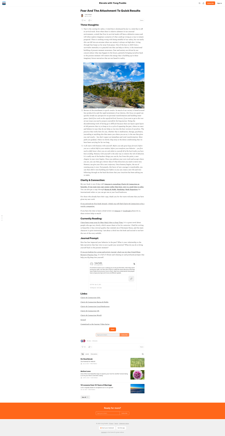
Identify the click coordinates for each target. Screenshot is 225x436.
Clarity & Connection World (91, 315)
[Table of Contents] (2, 218)
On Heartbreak (87, 359)
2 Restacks (94, 341)
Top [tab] (83, 354)
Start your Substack (108, 428)
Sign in (219, 3)
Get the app (121, 428)
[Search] (199, 3)
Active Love (86, 371)
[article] (112, 362)
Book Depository (131, 189)
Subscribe (210, 3)
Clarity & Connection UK (90, 311)
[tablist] (89, 354)
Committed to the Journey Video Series (95, 324)
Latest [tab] (87, 354)
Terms (116, 423)
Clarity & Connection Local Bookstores (95, 306)
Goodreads (127, 211)
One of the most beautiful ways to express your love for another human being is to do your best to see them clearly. (104, 374)
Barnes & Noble (110, 189)
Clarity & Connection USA (91, 297)
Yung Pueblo (88, 14)
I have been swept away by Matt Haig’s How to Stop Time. (102, 222)
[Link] (78, 24)
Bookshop (121, 189)
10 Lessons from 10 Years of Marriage (96, 385)
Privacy (111, 423)
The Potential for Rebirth (88, 361)
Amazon (117, 211)
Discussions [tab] (94, 354)
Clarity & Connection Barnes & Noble (94, 302)
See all (84, 397)
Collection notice (124, 423)
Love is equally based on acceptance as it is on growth (97, 387)
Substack (103, 432)
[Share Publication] (203, 3)
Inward (83, 320)
